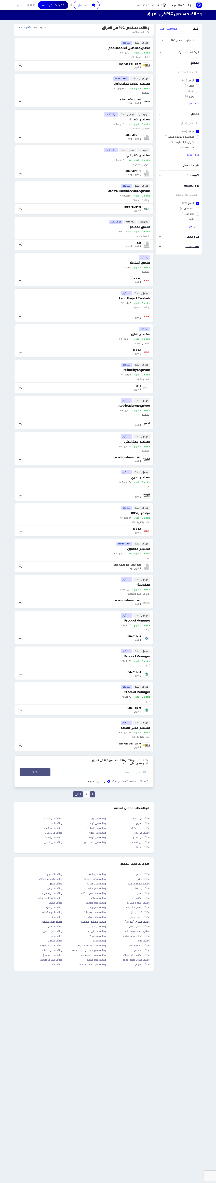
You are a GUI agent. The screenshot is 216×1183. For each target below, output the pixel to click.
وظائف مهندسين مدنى (50, 917)
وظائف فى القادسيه (139, 842)
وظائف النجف (55, 823)
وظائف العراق (143, 823)
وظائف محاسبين (141, 950)
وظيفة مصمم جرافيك (139, 883)
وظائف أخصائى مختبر (95, 931)
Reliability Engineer (136, 370)
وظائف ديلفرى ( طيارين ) (137, 921)
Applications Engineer (134, 405)
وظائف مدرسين (54, 888)
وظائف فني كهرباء (96, 883)
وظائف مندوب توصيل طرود (136, 959)
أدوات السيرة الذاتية (151, 5)
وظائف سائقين (55, 902)
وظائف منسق (55, 926)
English (31, 5)
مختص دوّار (143, 584)
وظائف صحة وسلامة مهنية (92, 945)
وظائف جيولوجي (97, 926)
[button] (181, 5)
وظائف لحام (56, 964)
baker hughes (132, 206)
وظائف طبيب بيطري (140, 917)
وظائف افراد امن (97, 874)
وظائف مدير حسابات (52, 950)
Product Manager (137, 620)
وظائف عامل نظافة (96, 888)
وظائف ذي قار (143, 847)
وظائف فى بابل (142, 832)
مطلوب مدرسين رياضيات (137, 931)
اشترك (35, 772)
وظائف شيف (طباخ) (139, 912)
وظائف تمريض (99, 940)
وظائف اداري (143, 879)
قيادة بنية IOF (140, 513)
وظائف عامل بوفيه (96, 907)
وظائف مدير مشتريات (51, 893)
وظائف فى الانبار (141, 837)
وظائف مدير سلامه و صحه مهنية (89, 950)
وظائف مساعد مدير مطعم (136, 936)
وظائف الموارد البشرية (138, 902)
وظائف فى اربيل (98, 818)
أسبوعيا (91, 781)
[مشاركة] (20, 65)
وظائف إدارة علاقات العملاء (92, 964)
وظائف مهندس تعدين (95, 917)
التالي (78, 794)
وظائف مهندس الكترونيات (136, 955)
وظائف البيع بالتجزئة (52, 912)
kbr (139, 242)
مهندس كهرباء (139, 119)
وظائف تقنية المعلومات (50, 898)
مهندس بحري (140, 477)
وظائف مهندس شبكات (50, 945)
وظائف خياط (144, 940)
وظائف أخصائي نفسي (139, 926)
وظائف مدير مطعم (96, 959)
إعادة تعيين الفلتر (168, 28)
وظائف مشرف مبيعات (51, 959)
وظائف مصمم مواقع (139, 945)
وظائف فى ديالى (53, 832)
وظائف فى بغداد (141, 818)
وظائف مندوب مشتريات (138, 907)
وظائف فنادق (55, 883)
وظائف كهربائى (142, 964)
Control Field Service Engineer (128, 191)
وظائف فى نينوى (97, 832)
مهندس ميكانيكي (137, 441)
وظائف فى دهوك (53, 828)
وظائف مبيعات (98, 898)
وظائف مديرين (143, 874)
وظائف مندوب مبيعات (95, 879)
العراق (20, 5)
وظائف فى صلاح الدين (95, 842)
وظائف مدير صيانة (53, 907)
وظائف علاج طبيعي (52, 931)
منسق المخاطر (140, 227)
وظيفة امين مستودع (52, 921)
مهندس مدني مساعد (135, 728)
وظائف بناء (56, 936)
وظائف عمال (143, 893)
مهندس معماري (138, 549)
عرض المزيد (193, 103)
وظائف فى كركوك (140, 828)
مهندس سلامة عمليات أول (132, 83)
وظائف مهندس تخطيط (138, 898)
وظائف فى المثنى (53, 842)
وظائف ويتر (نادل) (140, 888)
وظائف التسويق (54, 874)
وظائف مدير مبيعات (96, 902)
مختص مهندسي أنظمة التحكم (129, 48)
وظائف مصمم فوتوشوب (93, 955)
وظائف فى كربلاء (97, 823)
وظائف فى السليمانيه (95, 828)
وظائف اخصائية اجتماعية (93, 921)
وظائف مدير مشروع (52, 955)
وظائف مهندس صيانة (95, 912)
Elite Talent (134, 636)
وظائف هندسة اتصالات (50, 879)
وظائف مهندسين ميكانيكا (93, 893)
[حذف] (162, 40)
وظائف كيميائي (54, 940)
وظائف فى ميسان (97, 837)
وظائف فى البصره (53, 818)
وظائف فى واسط (53, 837)
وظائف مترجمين (98, 936)
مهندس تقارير (140, 334)
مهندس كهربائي (138, 155)
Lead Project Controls (134, 298)
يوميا (103, 781)
